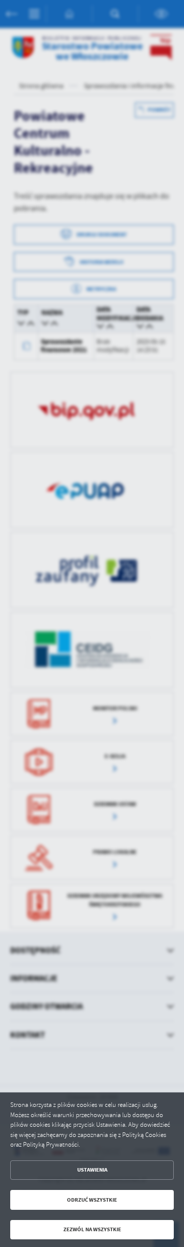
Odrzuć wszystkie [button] (92, 1200)
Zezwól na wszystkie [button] (92, 1229)
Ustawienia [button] (92, 1170)
